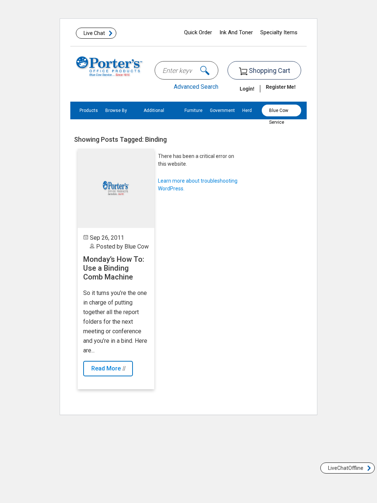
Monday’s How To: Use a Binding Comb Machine (113, 268)
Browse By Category (116, 119)
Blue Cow (136, 246)
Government (222, 110)
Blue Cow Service (278, 112)
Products (89, 110)
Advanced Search (196, 86)
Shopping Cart (268, 70)
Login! (247, 88)
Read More (106, 368)
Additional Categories (155, 119)
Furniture (193, 110)
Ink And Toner (236, 32)
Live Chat (94, 33)
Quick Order (198, 32)
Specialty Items (278, 32)
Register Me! (281, 86)
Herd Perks (248, 119)
